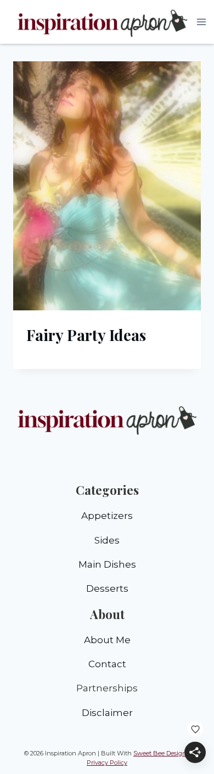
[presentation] (107, 185)
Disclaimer (107, 712)
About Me (107, 639)
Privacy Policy (107, 762)
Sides (107, 540)
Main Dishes (107, 564)
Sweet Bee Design (160, 753)
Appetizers (107, 515)
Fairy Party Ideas (86, 335)
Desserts (107, 588)
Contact (107, 664)
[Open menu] (202, 21)
